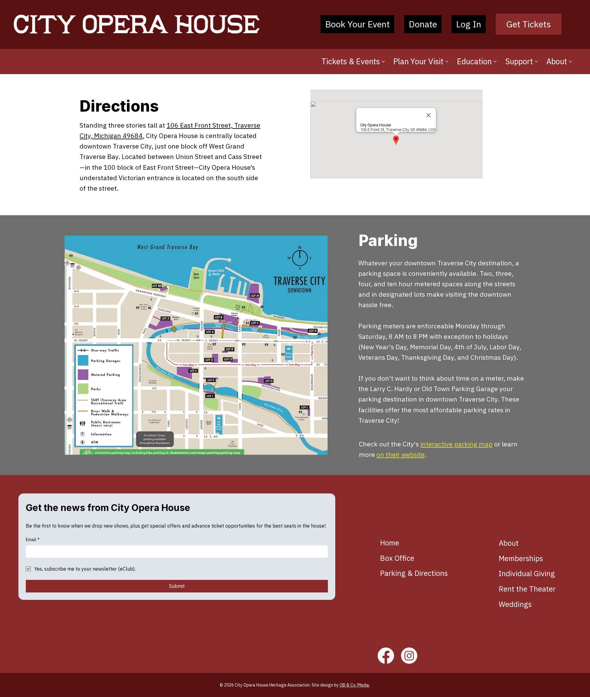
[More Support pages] (536, 61)
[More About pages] (570, 61)
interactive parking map (456, 444)
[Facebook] (386, 655)
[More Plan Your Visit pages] (446, 61)
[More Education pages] (495, 61)
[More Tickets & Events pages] (383, 61)
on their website (400, 454)
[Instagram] (409, 655)
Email (33, 539)
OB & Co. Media (354, 685)
